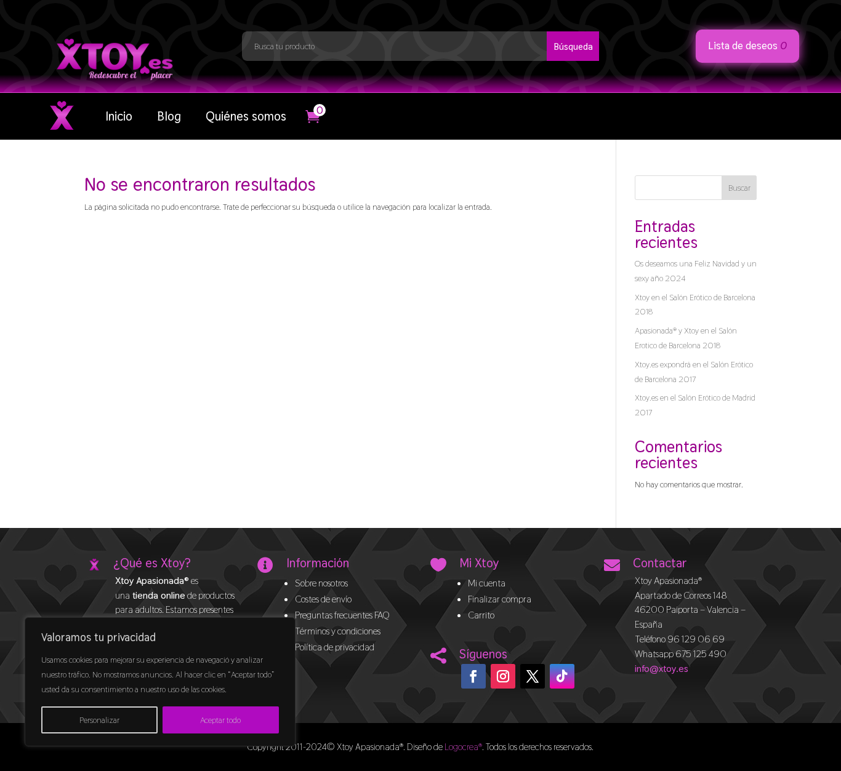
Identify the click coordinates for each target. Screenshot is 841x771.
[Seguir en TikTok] (562, 676)
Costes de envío (323, 599)
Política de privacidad (334, 647)
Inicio (118, 116)
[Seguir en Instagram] (503, 676)
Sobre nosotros (321, 583)
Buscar (739, 187)
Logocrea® (463, 747)
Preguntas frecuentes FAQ (342, 615)
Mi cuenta (486, 583)
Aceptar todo (220, 719)
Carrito (481, 615)
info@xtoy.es (661, 668)
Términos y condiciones (337, 631)
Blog (169, 116)
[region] (160, 681)
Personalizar (99, 719)
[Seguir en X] (532, 676)
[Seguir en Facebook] (473, 676)
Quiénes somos (246, 116)
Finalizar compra (499, 599)
